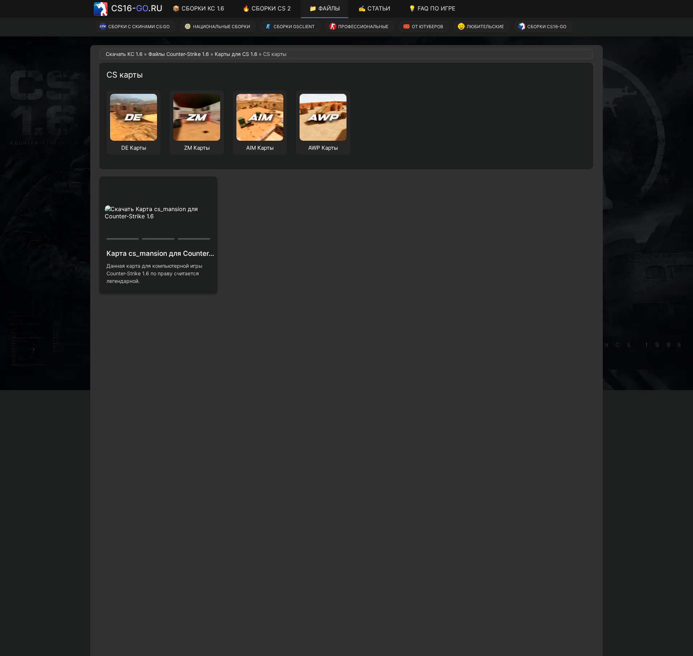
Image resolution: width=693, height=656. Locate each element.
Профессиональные (363, 26)
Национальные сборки (221, 26)
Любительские (485, 26)
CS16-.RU (136, 8)
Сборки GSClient (294, 26)
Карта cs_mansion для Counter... (160, 253)
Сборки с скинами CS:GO (139, 26)
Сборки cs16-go (546, 26)
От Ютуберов (427, 26)
